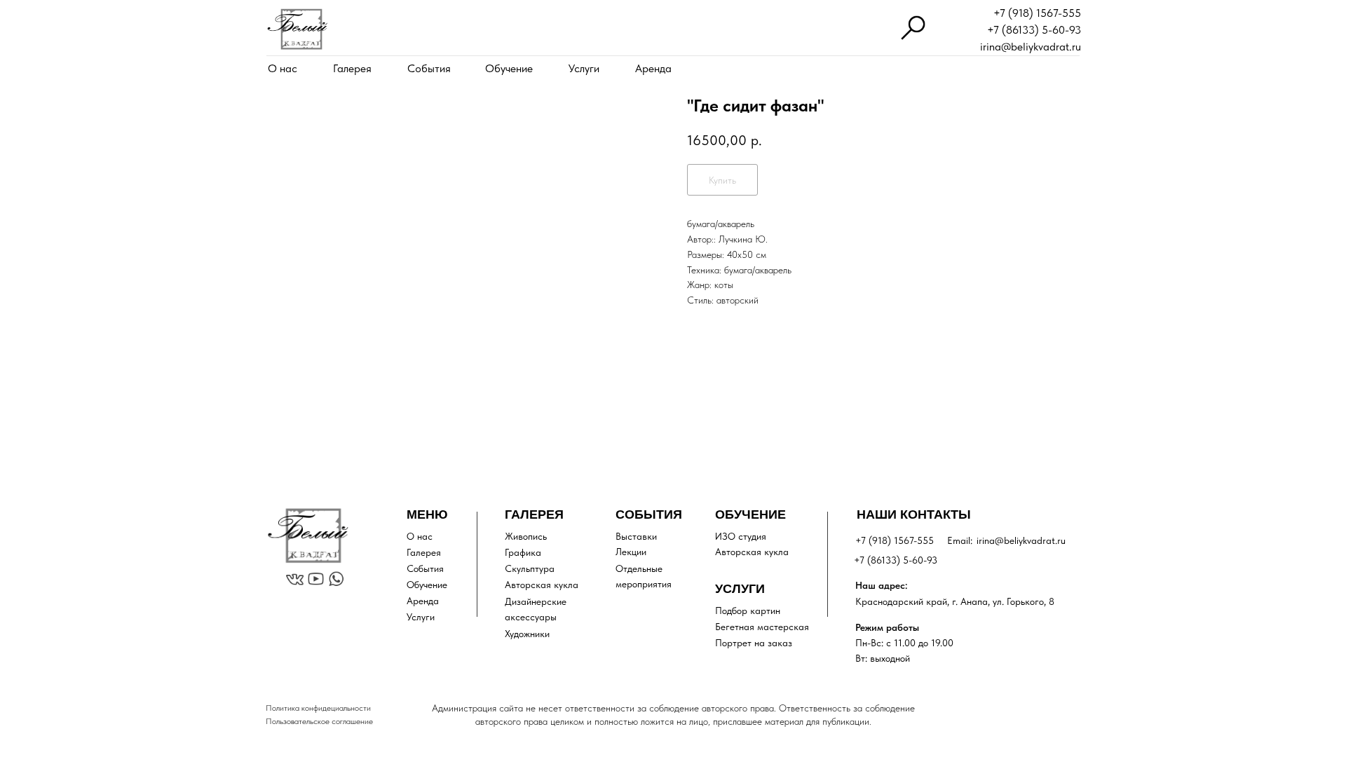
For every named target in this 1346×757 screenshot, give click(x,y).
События (429, 68)
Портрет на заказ (753, 642)
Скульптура (530, 568)
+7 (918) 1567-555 (1037, 13)
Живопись (526, 536)
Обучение (509, 68)
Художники (527, 633)
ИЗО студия (740, 536)
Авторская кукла (541, 584)
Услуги (584, 68)
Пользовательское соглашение (319, 721)
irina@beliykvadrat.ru (1030, 46)
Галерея (352, 68)
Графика (523, 552)
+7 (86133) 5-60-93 (1034, 29)
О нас (282, 68)
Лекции (631, 551)
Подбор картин (747, 610)
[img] (297, 29)
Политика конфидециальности (318, 708)
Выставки (636, 536)
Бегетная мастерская (762, 626)
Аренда (653, 68)
